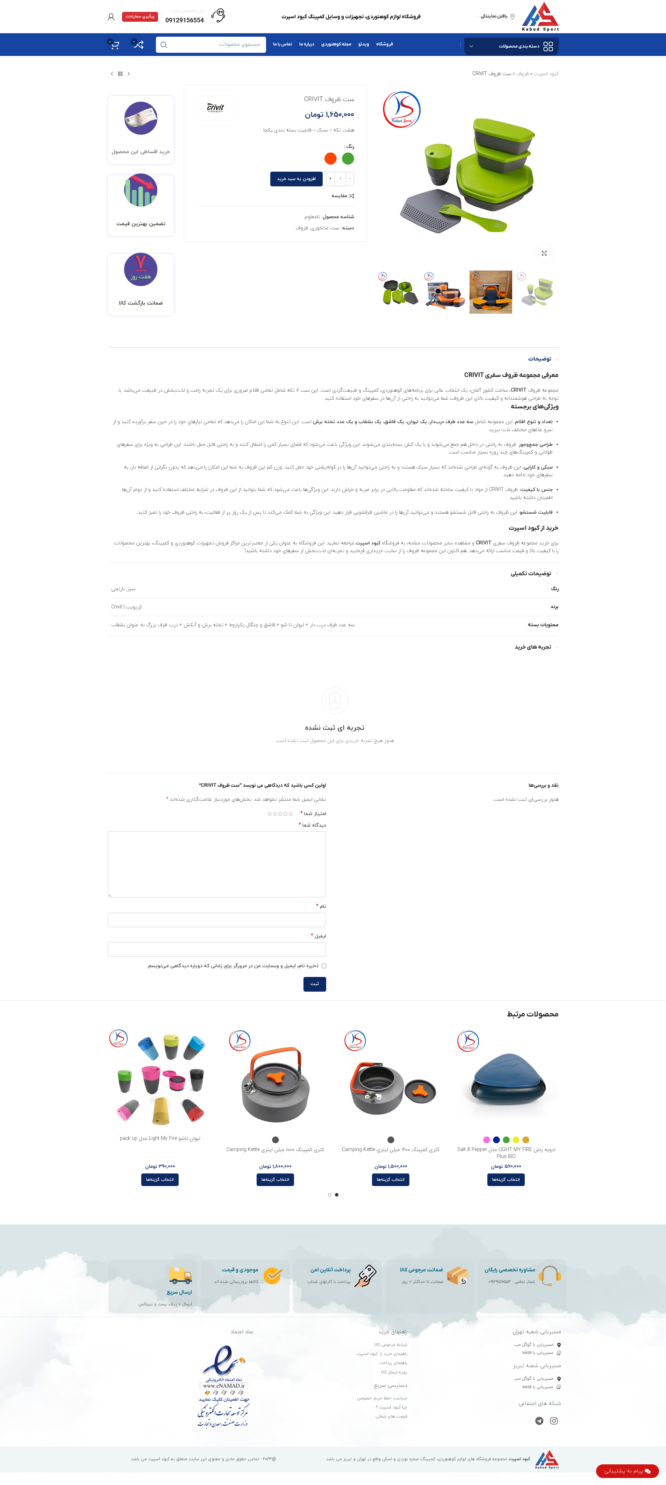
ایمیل (318, 936)
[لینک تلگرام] (539, 1421)
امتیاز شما (313, 813)
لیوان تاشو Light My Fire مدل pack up (160, 1138)
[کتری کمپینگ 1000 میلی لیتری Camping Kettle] (275, 1079)
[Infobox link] (195, 16)
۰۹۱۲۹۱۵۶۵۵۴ (499, 1282)
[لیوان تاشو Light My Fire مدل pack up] (160, 1079)
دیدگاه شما (312, 825)
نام (321, 906)
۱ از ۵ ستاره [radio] (290, 813)
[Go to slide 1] (336, 1195)
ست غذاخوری (325, 228)
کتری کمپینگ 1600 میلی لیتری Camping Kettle (390, 1150)
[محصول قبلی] (128, 74)
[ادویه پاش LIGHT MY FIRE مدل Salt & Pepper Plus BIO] (506, 1079)
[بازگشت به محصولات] (120, 74)
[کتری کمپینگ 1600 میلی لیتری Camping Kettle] (390, 1079)
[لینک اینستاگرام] (554, 1421)
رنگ (350, 146)
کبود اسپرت (546, 74)
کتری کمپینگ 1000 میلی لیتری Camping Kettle (275, 1150)
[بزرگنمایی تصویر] (544, 253)
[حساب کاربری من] (111, 17)
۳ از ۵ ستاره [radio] (280, 813)
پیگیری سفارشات (140, 16)
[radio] (348, 158)
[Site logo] (540, 16)
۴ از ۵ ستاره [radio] (275, 813)
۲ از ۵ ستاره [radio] (285, 813)
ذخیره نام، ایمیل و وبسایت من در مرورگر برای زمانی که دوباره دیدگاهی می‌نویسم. (232, 966)
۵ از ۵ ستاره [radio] (269, 813)
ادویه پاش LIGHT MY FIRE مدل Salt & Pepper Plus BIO (506, 1153)
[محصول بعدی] (112, 74)
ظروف (522, 74)
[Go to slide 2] (329, 1195)
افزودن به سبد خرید (296, 179)
